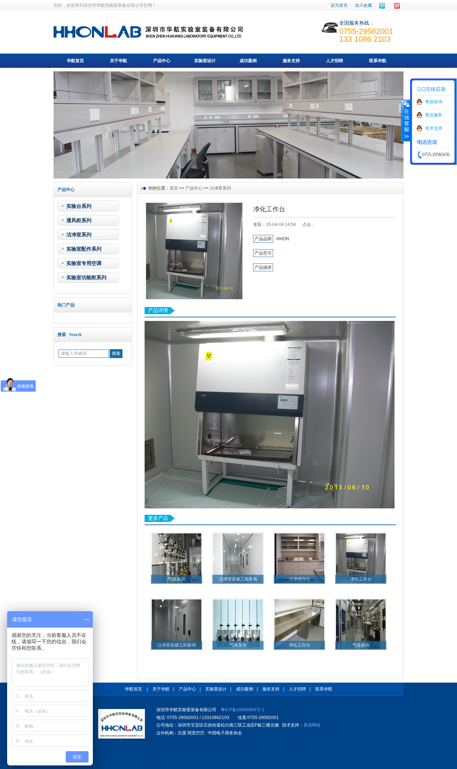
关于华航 (118, 60)
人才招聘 (334, 60)
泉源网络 (312, 725)
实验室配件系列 (83, 249)
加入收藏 (363, 5)
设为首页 (339, 5)
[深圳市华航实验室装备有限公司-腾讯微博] (382, 6)
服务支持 (291, 60)
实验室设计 (205, 60)
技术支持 (433, 128)
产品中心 (161, 60)
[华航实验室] (122, 724)
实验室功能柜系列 (86, 277)
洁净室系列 (78, 234)
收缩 (406, 120)
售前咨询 (433, 101)
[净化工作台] (194, 251)
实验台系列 (78, 206)
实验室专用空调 (83, 263)
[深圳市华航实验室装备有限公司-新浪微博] (397, 6)
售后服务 (433, 114)
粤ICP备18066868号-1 (243, 709)
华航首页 (75, 60)
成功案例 (248, 60)
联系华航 (377, 60)
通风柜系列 (78, 220)
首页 (174, 188)
